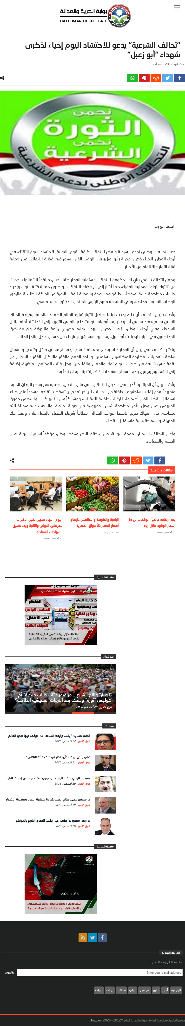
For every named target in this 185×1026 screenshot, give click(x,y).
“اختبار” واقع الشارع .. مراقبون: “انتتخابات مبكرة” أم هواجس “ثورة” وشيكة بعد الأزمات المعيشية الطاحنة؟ (63, 697)
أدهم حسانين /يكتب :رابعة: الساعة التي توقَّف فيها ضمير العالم (49, 736)
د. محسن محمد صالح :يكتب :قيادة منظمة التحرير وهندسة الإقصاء (48, 799)
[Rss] (83, 937)
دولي (132, 990)
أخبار (154, 64)
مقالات (121, 990)
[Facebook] (102, 937)
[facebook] (179, 78)
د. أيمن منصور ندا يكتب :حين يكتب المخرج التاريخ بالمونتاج (53, 820)
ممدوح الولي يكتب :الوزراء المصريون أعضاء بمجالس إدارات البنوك (47, 778)
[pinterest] (144, 78)
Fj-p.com (96, 1020)
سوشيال (144, 990)
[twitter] (167, 78)
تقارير (156, 990)
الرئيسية (176, 990)
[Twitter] (92, 937)
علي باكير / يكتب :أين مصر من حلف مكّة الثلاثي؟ (58, 757)
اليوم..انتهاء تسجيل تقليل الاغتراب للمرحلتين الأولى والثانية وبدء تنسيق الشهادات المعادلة (37, 525)
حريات (99, 990)
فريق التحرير (105, 706)
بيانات (109, 990)
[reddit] (156, 78)
